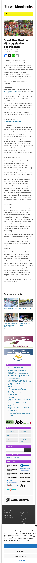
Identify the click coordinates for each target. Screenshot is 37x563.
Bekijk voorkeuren (20, 556)
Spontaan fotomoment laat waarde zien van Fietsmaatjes (18, 393)
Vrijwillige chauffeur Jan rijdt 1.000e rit (18, 388)
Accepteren (20, 546)
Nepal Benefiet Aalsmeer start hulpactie (18, 407)
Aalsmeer (22, 511)
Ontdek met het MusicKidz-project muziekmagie (17, 385)
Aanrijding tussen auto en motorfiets (25, 309)
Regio (8, 435)
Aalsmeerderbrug (24, 512)
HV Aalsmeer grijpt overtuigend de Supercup (17, 390)
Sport (22, 435)
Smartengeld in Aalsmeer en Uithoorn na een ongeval (19, 414)
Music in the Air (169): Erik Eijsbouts (17, 402)
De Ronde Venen (25, 431)
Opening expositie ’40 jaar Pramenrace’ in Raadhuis (19, 400)
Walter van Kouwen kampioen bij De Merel (19, 382)
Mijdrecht (22, 521)
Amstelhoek (23, 520)
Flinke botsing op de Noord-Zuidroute (18, 412)
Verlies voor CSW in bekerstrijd (16, 383)
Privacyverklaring (20, 560)
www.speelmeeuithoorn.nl (12, 92)
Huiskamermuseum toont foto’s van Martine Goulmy (17, 409)
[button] (36, 526)
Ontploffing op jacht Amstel (25, 324)
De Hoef (29, 520)
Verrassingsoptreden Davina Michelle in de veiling (19, 404)
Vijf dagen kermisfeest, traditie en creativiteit (10, 309)
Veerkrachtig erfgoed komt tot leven (17, 380)
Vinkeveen (22, 523)
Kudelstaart (23, 514)
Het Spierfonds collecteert (15, 378)
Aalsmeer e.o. (10, 431)
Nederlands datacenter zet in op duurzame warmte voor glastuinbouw (10, 326)
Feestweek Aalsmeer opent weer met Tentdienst (18, 396)
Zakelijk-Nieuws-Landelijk (25, 440)
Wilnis (26, 521)
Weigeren (20, 551)
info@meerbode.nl (9, 517)
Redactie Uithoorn (12, 49)
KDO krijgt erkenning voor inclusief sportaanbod (17, 368)
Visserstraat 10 (8, 512)
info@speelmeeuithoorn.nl (12, 121)
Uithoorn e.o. (15, 51)
